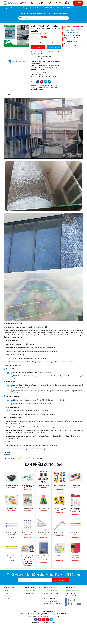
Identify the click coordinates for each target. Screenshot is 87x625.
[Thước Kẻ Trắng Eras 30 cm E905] (11, 525)
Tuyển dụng (8, 596)
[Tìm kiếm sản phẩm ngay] (20, 18)
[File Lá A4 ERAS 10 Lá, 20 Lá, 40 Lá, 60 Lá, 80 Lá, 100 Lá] (43, 548)
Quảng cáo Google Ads (72, 596)
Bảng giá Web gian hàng (72, 591)
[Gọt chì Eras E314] (27, 500)
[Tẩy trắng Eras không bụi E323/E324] (27, 477)
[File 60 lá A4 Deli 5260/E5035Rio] (75, 548)
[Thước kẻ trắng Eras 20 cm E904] (27, 525)
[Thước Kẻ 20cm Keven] (11, 548)
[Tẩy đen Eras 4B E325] (11, 477)
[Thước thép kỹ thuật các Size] (43, 525)
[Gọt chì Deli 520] (75, 477)
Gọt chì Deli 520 (75, 485)
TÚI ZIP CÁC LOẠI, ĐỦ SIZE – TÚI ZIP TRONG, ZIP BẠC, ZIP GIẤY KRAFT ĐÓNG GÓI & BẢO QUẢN (27, 559)
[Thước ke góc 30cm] (59, 525)
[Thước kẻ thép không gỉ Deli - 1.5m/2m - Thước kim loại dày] (75, 500)
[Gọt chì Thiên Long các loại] (59, 477)
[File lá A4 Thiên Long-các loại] (59, 548)
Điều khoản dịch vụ (30, 593)
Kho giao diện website (52, 593)
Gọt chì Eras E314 (28, 508)
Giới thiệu (7, 591)
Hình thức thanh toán (51, 591)
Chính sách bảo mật (30, 591)
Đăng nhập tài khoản (51, 601)
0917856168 (54, 47)
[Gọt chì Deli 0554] (11, 500)
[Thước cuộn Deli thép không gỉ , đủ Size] (59, 500)
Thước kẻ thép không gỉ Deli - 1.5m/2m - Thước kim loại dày (75, 510)
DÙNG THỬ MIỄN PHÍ (60, 580)
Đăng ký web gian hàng (52, 598)
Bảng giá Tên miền (71, 593)
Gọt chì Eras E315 (43, 508)
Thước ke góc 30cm (59, 533)
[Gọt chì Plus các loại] (43, 477)
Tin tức (7, 593)
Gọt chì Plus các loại (43, 485)
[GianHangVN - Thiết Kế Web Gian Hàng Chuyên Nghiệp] (11, 3)
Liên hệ (7, 598)
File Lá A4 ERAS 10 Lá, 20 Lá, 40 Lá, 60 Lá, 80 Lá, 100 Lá (43, 557)
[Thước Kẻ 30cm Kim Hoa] (75, 525)
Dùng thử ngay (78, 3)
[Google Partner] (74, 602)
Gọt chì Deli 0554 (12, 508)
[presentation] (5, 61)
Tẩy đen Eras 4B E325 (12, 485)
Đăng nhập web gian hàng (53, 603)
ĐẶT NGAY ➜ (37, 47)
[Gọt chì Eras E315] (43, 500)
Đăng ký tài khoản (51, 596)
